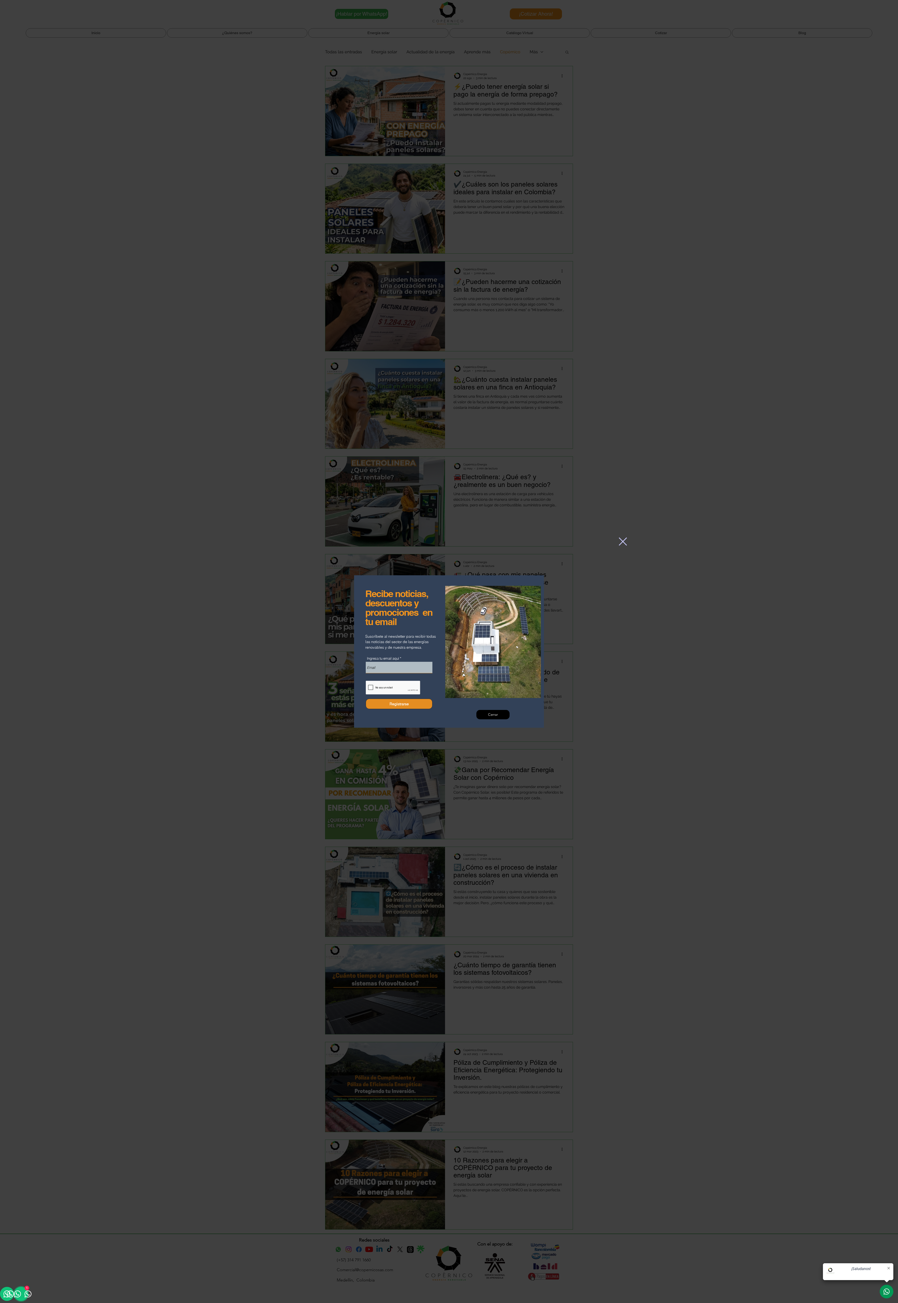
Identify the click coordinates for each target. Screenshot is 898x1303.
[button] (623, 541)
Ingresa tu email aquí (383, 658)
